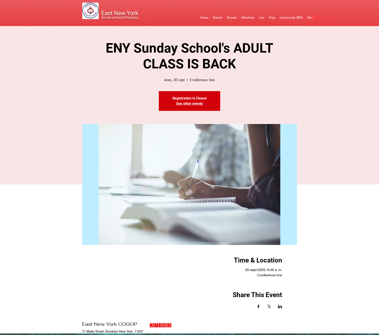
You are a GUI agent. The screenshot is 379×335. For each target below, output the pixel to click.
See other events (189, 103)
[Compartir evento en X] (269, 306)
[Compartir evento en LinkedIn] (280, 306)
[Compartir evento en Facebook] (258, 306)
